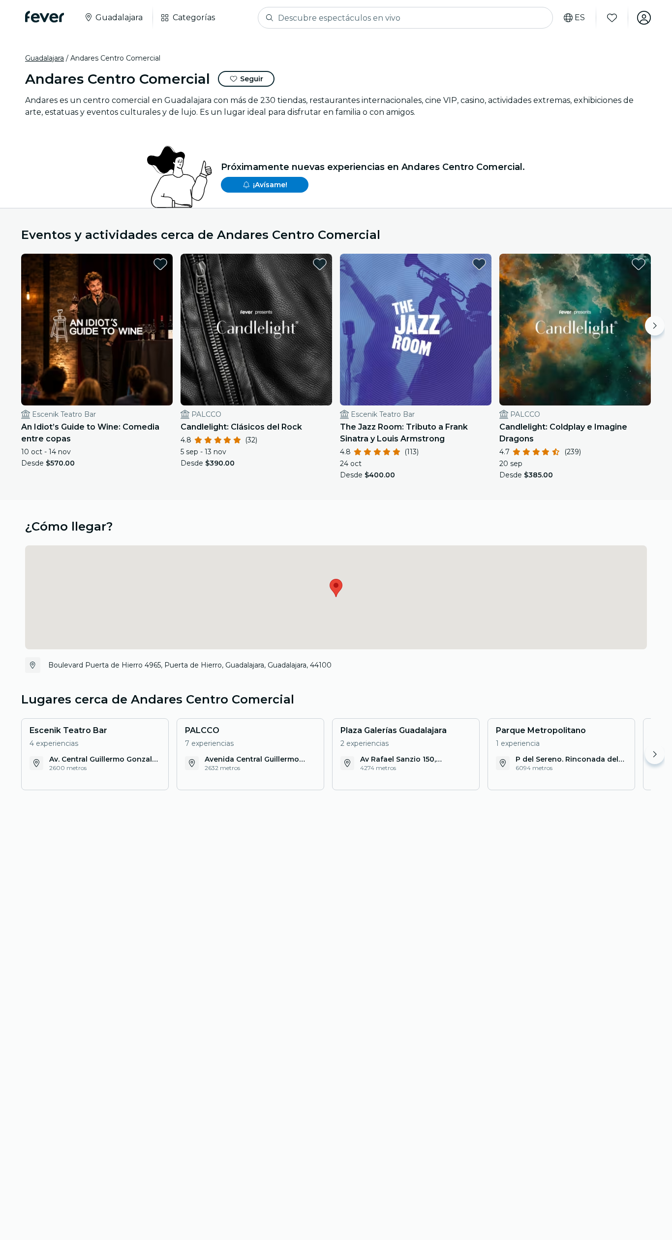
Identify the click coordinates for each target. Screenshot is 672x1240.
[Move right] (655, 325)
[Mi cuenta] (644, 18)
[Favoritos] (612, 18)
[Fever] (44, 17)
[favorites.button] (160, 264)
